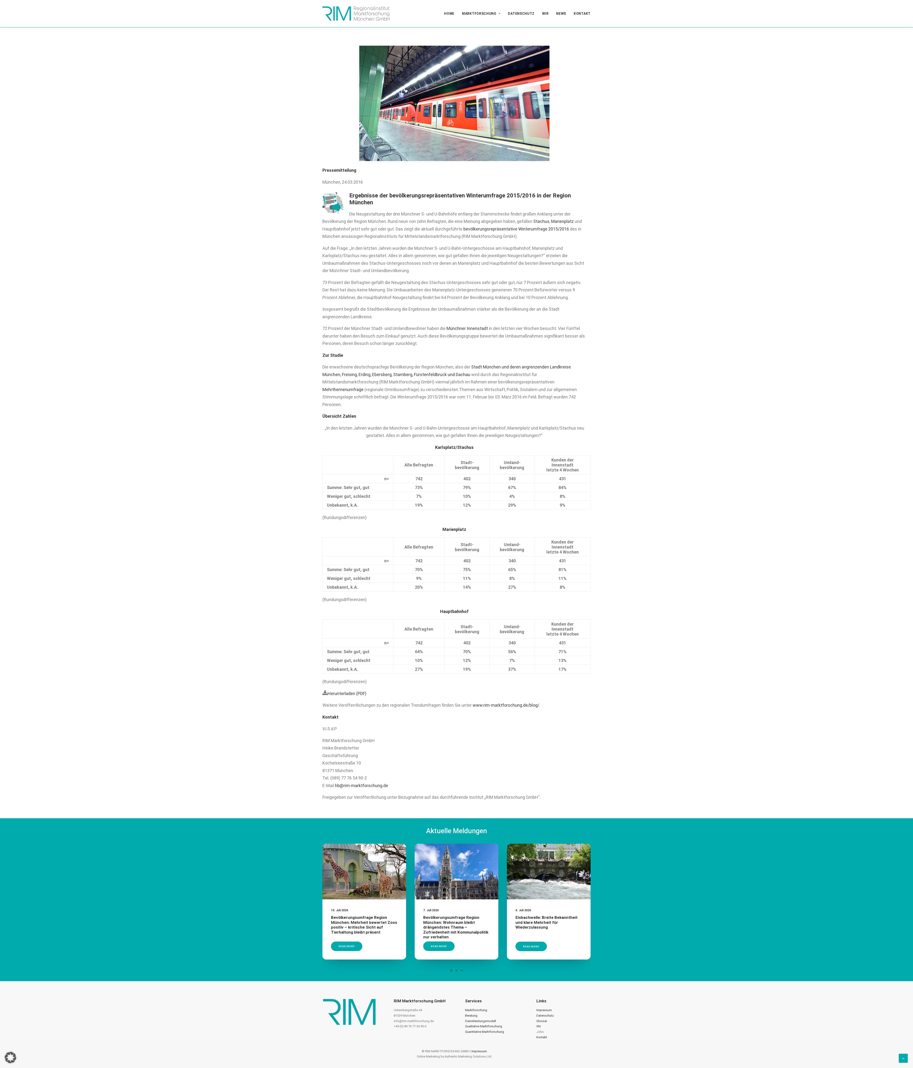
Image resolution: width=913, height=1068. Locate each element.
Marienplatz (562, 221)
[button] (364, 872)
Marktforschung (479, 13)
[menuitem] (451, 13)
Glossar (541, 1021)
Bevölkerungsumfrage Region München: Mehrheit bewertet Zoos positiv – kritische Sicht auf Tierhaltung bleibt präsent (364, 924)
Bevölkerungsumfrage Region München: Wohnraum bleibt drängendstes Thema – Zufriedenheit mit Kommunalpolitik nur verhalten (455, 927)
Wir (545, 13)
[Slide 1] (451, 970)
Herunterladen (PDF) (347, 693)
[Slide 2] (456, 970)
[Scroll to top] (903, 1057)
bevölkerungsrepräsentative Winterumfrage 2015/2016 (516, 228)
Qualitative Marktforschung (483, 1026)
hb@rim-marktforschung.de (361, 785)
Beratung (471, 1015)
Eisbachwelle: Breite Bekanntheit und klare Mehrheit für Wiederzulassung (546, 922)
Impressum (544, 1010)
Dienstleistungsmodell (480, 1021)
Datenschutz (521, 13)
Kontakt (582, 13)
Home (449, 13)
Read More (347, 946)
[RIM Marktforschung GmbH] (355, 13)
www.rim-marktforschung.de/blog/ (506, 705)
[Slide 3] (461, 970)
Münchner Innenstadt (467, 328)
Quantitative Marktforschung (484, 1032)
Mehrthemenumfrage (343, 389)
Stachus (541, 221)
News (561, 13)
